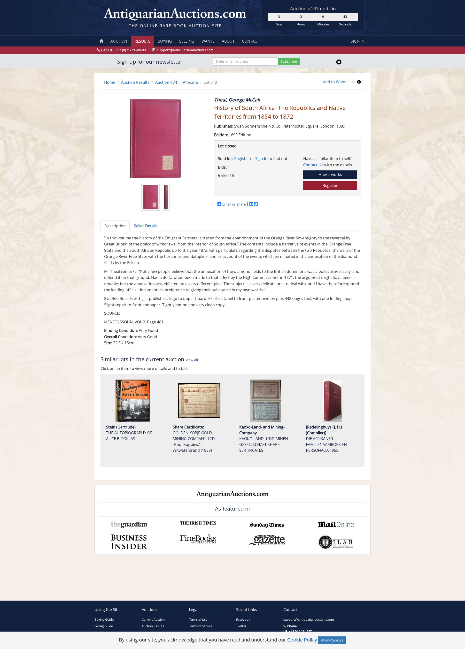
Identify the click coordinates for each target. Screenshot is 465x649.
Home (109, 82)
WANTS (208, 41)
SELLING (186, 41)
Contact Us (313, 165)
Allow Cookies (332, 640)
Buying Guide (104, 620)
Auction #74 (166, 82)
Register (241, 158)
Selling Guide (103, 626)
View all (192, 360)
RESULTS (142, 41)
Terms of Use (198, 620)
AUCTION (118, 41)
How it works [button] (330, 174)
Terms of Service (200, 626)
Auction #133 (305, 8)
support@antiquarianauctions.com (303, 620)
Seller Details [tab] (146, 226)
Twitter (241, 626)
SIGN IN (357, 41)
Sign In (261, 158)
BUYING (165, 41)
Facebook (243, 620)
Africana (190, 82)
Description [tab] (115, 226)
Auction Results (135, 82)
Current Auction (153, 620)
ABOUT (228, 41)
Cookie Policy (302, 639)
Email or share (234, 204)
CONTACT (250, 41)
